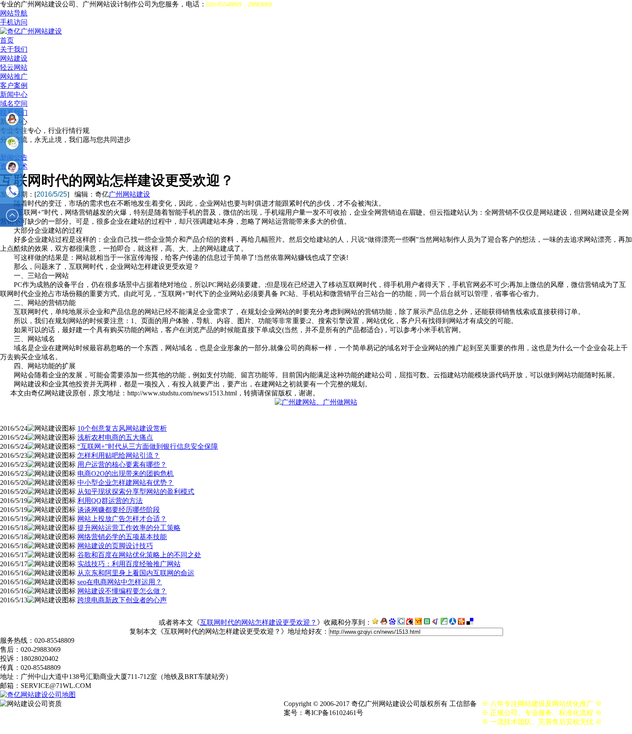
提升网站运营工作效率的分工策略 (129, 527)
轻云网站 (14, 67)
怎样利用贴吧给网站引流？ (118, 455)
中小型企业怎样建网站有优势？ (125, 482)
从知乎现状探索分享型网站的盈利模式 (135, 491)
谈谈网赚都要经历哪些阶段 (118, 509)
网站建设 (14, 58)
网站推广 (14, 76)
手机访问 (14, 22)
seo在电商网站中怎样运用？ (119, 582)
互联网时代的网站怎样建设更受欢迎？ (258, 622)
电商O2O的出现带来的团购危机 (125, 473)
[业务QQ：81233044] (11, 119)
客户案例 (14, 85)
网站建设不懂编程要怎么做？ (122, 591)
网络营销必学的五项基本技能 (122, 536)
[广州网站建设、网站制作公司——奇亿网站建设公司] (31, 31)
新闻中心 (14, 94)
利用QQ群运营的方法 (110, 500)
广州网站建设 (129, 194)
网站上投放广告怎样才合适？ (122, 518)
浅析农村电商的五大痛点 (115, 437)
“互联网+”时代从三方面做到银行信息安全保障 (147, 446)
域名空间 (14, 103)
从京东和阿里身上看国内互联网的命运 (135, 573)
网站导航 (14, 13)
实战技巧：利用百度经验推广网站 (129, 563)
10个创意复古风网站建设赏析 (122, 428)
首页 (7, 40)
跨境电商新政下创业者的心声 (122, 600)
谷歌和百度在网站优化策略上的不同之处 (139, 554)
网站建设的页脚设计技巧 (115, 545)
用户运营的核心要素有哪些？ (122, 464)
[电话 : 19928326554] (11, 191)
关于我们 (14, 49)
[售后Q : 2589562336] (11, 167)
